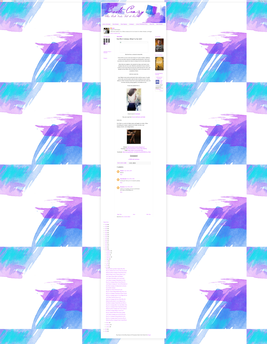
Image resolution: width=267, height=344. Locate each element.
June (107, 263)
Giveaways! (131, 24)
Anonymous (122, 186)
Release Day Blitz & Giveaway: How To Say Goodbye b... (116, 308)
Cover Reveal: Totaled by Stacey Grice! (113, 297)
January (108, 326)
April (107, 267)
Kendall (113, 28)
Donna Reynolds (123, 178)
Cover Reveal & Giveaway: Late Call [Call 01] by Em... (116, 314)
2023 (106, 230)
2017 (106, 243)
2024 (106, 228)
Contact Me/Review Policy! (141, 24)
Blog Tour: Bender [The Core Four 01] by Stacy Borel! (116, 270)
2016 (106, 245)
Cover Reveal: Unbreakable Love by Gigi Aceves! (115, 278)
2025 (106, 226)
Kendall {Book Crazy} (161, 82)
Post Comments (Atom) (126, 216)
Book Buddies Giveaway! (110, 287)
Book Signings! (124, 24)
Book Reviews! (116, 24)
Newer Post (119, 214)
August (107, 259)
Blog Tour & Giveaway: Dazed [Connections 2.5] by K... (116, 318)
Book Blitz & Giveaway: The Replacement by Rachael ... (116, 286)
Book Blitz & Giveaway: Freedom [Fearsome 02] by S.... (116, 303)
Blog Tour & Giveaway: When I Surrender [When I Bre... (116, 305)
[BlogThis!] (131, 163)
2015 (106, 247)
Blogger (149, 335)
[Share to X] (132, 163)
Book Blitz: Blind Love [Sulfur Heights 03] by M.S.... (115, 268)
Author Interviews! (106, 24)
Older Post (149, 214)
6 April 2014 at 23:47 (128, 170)
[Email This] (129, 163)
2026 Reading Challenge (159, 77)
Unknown (122, 170)
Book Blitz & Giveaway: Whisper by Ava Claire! (115, 310)
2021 (106, 234)
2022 (106, 232)
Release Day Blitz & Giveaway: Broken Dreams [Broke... (116, 320)
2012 (106, 331)
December (108, 250)
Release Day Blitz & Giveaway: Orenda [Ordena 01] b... (116, 272)
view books (161, 90)
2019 (106, 238)
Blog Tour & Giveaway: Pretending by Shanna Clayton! (116, 293)
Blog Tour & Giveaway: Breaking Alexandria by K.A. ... (116, 316)
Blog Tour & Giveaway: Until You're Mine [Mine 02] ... (116, 299)
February (108, 324)
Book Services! (159, 24)
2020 (106, 236)
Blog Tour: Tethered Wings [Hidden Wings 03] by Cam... (116, 291)
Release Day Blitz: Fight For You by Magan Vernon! (115, 301)
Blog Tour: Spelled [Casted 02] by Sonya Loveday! (115, 312)
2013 (106, 329)
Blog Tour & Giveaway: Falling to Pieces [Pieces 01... (115, 282)
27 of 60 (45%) (158, 89)
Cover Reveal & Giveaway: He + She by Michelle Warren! (116, 284)
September (108, 257)
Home (134, 214)
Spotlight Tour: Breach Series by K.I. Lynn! (114, 289)
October (108, 254)
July (107, 261)
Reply (121, 174)
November (108, 252)
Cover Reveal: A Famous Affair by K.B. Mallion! (114, 276)
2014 (106, 249)
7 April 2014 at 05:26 (130, 178)
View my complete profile (115, 33)
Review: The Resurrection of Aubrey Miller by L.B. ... (116, 274)
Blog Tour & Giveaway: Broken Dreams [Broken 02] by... (116, 306)
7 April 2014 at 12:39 (128, 186)
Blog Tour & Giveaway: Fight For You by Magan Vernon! (116, 295)
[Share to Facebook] (133, 163)
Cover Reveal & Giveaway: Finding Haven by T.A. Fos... (115, 280)
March (107, 322)
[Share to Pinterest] (135, 163)
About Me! (152, 24)
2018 (106, 241)
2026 (106, 224)
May (107, 265)
